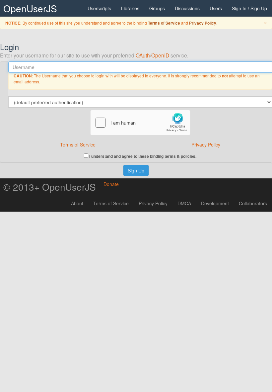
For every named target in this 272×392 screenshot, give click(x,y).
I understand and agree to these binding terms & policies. (142, 155)
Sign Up (136, 170)
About (77, 203)
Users (216, 8)
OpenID (160, 55)
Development (215, 203)
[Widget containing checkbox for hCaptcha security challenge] (140, 122)
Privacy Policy (202, 23)
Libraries (130, 8)
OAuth (143, 55)
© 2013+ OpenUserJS (49, 186)
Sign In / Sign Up (249, 8)
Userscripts (99, 8)
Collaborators (253, 203)
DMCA (184, 203)
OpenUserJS (30, 8)
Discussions (187, 8)
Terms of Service (164, 23)
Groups (157, 8)
